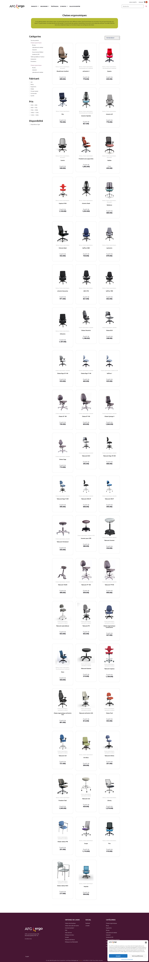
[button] (146, 942)
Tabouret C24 (63, 755)
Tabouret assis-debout (62, 626)
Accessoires (33, 59)
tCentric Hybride (86, 116)
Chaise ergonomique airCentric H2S (62, 713)
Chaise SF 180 (63, 416)
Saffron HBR (86, 248)
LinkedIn (88, 925)
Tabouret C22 (86, 798)
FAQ (66, 930)
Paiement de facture (70, 939)
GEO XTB (86, 291)
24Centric (62, 334)
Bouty (107, 925)
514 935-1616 (28, 939)
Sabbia (109, 160)
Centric (63, 160)
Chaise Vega (62, 459)
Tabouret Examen (86, 668)
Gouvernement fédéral (37, 52)
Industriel (34, 49)
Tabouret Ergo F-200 (63, 499)
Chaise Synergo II (109, 416)
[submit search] (146, 6)
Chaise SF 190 (86, 416)
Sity (63, 114)
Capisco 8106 (62, 203)
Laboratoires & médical (37, 47)
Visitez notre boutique (70, 923)
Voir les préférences (137, 956)
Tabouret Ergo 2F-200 (109, 456)
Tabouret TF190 (109, 585)
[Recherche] (133, 6)
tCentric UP (109, 114)
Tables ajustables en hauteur (37, 56)
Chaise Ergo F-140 (86, 373)
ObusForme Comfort (63, 71)
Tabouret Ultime (109, 755)
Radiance (109, 205)
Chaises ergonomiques (36, 42)
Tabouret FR (86, 626)
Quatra (109, 71)
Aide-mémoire (68, 932)
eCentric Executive (62, 291)
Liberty (109, 800)
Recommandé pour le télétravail (86, 68)
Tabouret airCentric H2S (86, 713)
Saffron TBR (109, 291)
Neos (62, 672)
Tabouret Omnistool (63, 542)
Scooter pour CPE (86, 538)
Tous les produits (35, 40)
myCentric (109, 248)
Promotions (33, 61)
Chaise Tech (109, 713)
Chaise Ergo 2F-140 (62, 373)
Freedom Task (63, 800)
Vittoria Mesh (63, 248)
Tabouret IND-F (109, 499)
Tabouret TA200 (62, 585)
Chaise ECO (109, 330)
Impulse (86, 886)
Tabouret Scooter (109, 540)
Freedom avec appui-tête (86, 159)
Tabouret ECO (86, 456)
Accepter (118, 956)
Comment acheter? (69, 928)
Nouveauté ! (62, 68)
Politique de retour (69, 935)
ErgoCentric (109, 928)
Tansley (80, 960)
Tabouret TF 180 (86, 585)
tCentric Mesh (86, 203)
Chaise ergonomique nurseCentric (109, 626)
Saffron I (109, 373)
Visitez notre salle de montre (72, 925)
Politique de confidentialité (127, 959)
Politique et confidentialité (71, 942)
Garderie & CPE (35, 54)
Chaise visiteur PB (63, 841)
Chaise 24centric (86, 330)
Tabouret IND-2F (86, 499)
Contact (67, 937)
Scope (86, 843)
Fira (109, 843)
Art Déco (86, 757)
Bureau (34, 45)
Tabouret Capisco (109, 668)
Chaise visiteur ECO (62, 885)
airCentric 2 (86, 71)
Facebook (88, 923)
